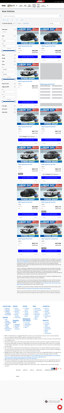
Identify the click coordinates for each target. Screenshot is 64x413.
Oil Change (27, 322)
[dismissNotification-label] (61, 399)
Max (3, 43)
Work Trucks (25, 6)
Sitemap (17, 376)
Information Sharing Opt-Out (51, 370)
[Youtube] (56, 369)
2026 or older (6, 20)
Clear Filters (26, 23)
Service (25, 306)
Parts (34, 306)
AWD (22, 20)
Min (2, 38)
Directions (18, 370)
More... (26, 327)
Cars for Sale (7, 306)
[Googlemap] (58, 369)
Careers (46, 314)
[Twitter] (54, 369)
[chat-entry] (59, 407)
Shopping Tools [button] (16, 321)
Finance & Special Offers (38, 6)
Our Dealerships (43, 6)
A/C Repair (27, 325)
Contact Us (46, 306)
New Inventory (21, 6)
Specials (5, 317)
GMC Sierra (25, 261)
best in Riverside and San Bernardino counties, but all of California (37, 288)
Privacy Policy (48, 333)
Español (40, 1)
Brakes (36, 311)
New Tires (37, 313)
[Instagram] (61, 369)
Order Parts (37, 308)
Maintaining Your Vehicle (26, 319)
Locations (47, 322)
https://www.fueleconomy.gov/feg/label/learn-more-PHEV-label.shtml (21, 358)
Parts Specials (38, 310)
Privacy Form (18, 317)
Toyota (19, 23)
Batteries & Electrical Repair (37, 316)
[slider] (2, 51)
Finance (15, 306)
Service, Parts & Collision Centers (34, 6)
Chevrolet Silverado (25, 260)
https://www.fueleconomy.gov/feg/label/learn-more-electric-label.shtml (27, 357)
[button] (28, 48)
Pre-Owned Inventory (29, 5)
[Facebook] (52, 369)
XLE (13, 20)
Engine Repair (28, 324)
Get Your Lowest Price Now (28, 56)
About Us (45, 320)
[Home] (4, 6)
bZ (14, 23)
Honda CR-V (19, 261)
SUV (17, 20)
